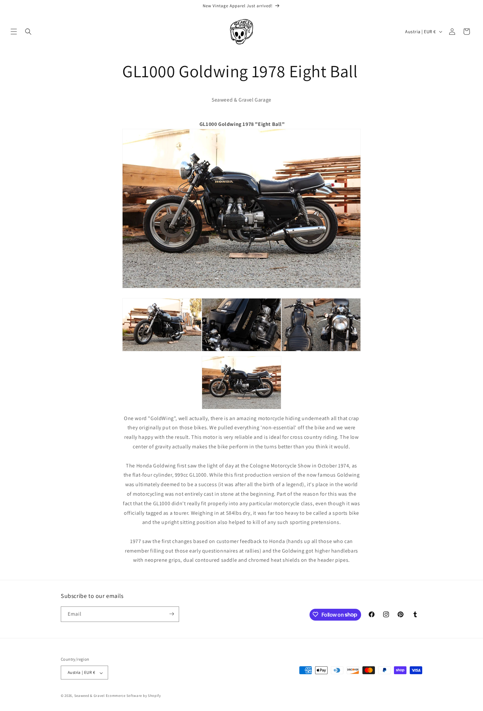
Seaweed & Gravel (89, 696)
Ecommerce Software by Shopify (133, 696)
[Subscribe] (171, 614)
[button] (14, 31)
